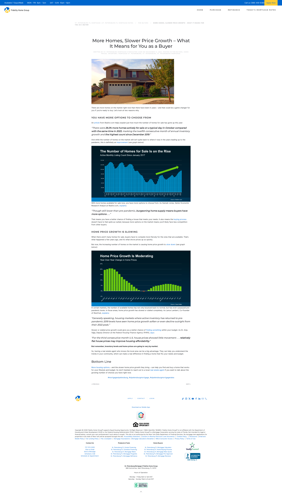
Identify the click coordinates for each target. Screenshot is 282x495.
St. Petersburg (149, 53)
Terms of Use (191, 439)
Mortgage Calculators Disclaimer (143, 439)
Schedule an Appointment (90, 456)
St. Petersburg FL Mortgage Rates (124, 452)
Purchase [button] (215, 10)
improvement (122, 142)
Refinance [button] (234, 10)
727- (90, 447)
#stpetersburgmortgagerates (162, 377)
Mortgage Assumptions (122, 439)
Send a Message (90, 451)
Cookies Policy (182, 436)
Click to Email (89, 449)
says (152, 333)
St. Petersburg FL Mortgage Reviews (158, 456)
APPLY (130, 398)
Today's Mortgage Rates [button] (261, 10)
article (96, 123)
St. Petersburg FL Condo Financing (124, 447)
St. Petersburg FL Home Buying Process (158, 449)
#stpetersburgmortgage (139, 377)
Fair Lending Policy (92, 439)
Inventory (112, 53)
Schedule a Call (90, 454)
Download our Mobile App (141, 407)
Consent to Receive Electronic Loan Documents (158, 436)
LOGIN (151, 398)
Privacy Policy (179, 439)
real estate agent (157, 370)
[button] (141, 492)
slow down (170, 244)
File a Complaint (106, 439)
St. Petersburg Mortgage (168, 53)
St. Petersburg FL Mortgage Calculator (158, 447)
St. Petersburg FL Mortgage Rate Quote (158, 452)
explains (122, 206)
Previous (96, 384)
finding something (153, 330)
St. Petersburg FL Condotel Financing (124, 449)
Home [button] (200, 10)
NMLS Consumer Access (164, 439)
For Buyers (177, 52)
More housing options (100, 367)
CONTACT (141, 398)
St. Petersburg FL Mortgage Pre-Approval (158, 454)
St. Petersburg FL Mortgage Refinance (124, 456)
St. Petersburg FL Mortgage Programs (124, 454)
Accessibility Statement (132, 436)
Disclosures (193, 436)
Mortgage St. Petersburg (130, 53)
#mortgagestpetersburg (118, 377)
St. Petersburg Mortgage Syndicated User (123, 52)
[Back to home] (16, 10)
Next (187, 384)
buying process (180, 219)
